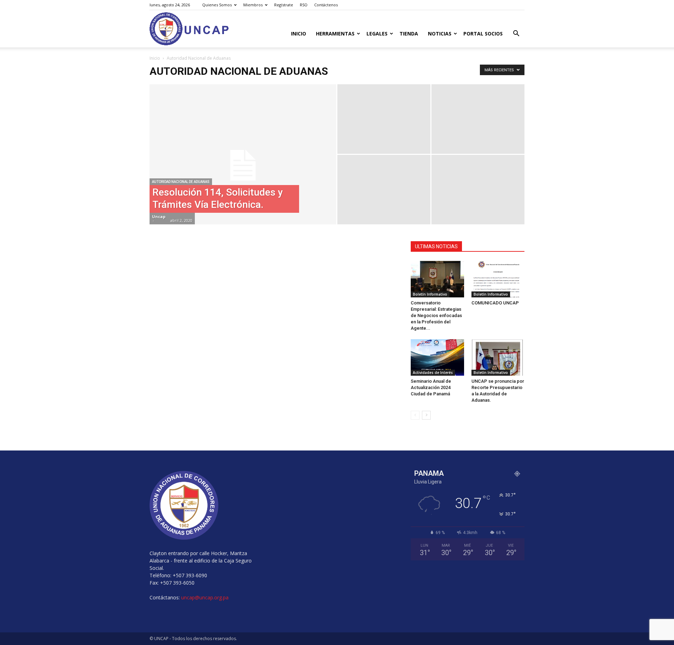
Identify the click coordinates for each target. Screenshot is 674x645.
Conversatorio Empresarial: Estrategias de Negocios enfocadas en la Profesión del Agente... (436, 315)
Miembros (253, 4)
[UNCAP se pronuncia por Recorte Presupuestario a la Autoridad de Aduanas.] (498, 357)
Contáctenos (326, 4)
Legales (377, 33)
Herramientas (335, 33)
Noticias (439, 33)
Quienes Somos (217, 4)
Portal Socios (483, 33)
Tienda (408, 33)
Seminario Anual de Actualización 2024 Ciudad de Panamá (431, 387)
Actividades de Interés (433, 372)
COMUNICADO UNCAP (495, 302)
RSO (304, 4)
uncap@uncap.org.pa (205, 597)
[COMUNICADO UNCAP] (498, 279)
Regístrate (283, 4)
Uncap (158, 216)
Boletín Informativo (430, 294)
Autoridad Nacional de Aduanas (181, 182)
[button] (516, 34)
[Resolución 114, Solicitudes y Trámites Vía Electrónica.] (243, 165)
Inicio (298, 33)
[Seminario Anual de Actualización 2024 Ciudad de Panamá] (437, 357)
